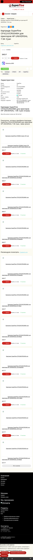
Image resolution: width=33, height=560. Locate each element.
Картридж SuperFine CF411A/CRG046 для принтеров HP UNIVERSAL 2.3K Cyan (16, 428)
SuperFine (25, 71)
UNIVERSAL (5, 74)
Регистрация (28, 1)
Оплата (2, 484)
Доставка (3, 481)
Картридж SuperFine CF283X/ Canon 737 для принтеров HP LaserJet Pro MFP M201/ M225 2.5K (16, 146)
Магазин (3, 511)
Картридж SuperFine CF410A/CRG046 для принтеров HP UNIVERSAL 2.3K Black (16, 459)
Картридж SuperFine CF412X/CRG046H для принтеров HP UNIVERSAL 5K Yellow (16, 207)
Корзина (3, 495)
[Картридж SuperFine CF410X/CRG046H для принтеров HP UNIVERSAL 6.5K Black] (16, 166)
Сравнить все (24, 252)
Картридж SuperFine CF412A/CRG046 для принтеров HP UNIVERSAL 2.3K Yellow (16, 397)
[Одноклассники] (11, 27)
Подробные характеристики (7, 45)
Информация (4, 479)
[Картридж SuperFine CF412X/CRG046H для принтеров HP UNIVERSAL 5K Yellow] (16, 197)
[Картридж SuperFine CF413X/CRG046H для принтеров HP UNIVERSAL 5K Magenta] (16, 228)
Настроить (4, 555)
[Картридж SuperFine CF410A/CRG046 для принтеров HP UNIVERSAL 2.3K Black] (16, 448)
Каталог (2, 477)
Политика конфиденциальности (11, 518)
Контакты (3, 483)
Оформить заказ (4, 497)
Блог (2, 513)
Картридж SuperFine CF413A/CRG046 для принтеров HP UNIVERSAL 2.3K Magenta (16, 366)
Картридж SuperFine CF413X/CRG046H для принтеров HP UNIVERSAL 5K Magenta (16, 238)
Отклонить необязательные (18, 552)
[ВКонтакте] (9, 27)
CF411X (14, 71)
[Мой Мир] (13, 27)
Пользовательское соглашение (11, 520)
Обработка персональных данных (11, 516)
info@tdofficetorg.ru (5, 529)
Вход (23, 1)
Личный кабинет (4, 509)
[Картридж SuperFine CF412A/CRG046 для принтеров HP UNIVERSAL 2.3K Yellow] (16, 387)
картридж (7, 71)
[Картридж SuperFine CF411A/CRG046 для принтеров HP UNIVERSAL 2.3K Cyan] (16, 417)
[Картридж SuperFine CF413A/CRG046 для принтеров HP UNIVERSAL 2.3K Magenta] (16, 356)
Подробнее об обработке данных (13, 550)
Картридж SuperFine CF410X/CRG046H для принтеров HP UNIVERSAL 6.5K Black (16, 177)
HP (19, 71)
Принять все (5, 552)
